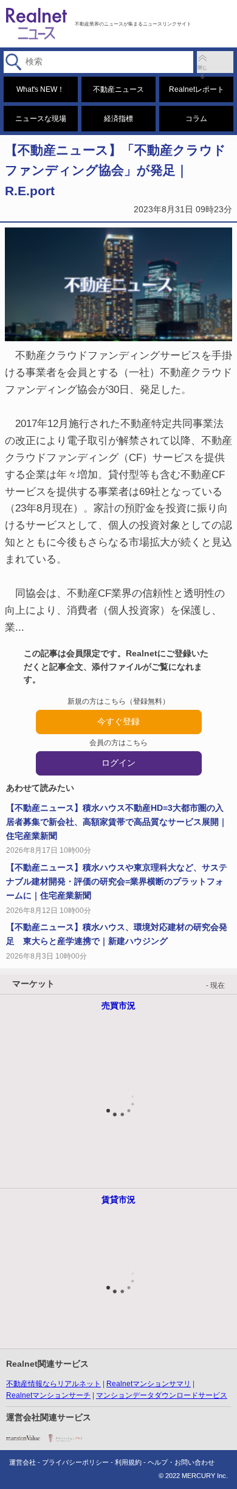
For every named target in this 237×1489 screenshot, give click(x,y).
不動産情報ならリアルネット (53, 1384)
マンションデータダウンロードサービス (161, 1395)
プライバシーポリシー (75, 1462)
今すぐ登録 (118, 721)
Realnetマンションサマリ (148, 1384)
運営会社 (22, 1462)
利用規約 (128, 1462)
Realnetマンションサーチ (48, 1395)
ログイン (118, 763)
